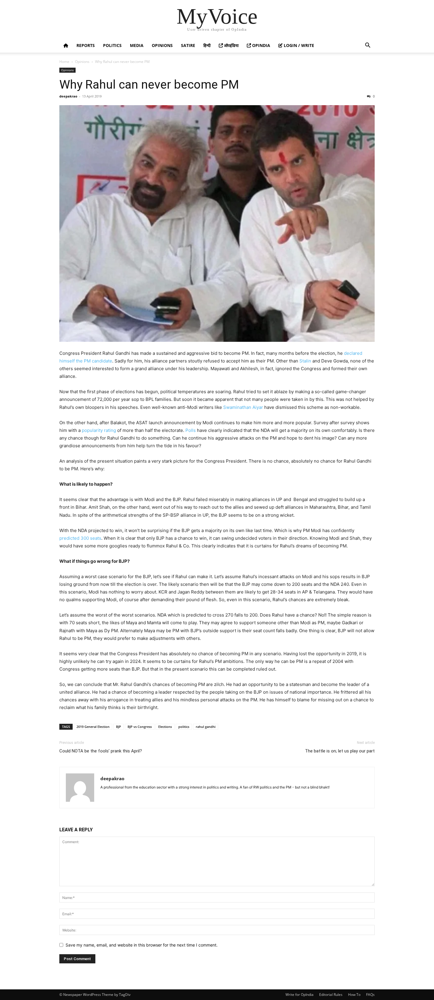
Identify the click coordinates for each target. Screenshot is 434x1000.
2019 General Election (93, 726)
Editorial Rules (330, 994)
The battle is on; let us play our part (340, 751)
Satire (188, 45)
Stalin (305, 361)
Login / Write (298, 45)
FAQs (370, 994)
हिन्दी (207, 45)
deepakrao (68, 96)
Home (64, 61)
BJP (118, 726)
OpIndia (260, 45)
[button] (367, 46)
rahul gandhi (206, 726)
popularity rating (99, 430)
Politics (112, 45)
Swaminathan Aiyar (243, 407)
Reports (85, 45)
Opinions (162, 45)
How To (354, 994)
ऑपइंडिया (231, 45)
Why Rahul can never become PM (149, 84)
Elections (165, 726)
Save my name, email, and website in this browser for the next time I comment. (142, 944)
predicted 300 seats (80, 538)
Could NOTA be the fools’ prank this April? (100, 751)
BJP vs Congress (140, 726)
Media (136, 45)
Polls (190, 430)
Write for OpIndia (299, 994)
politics (183, 726)
